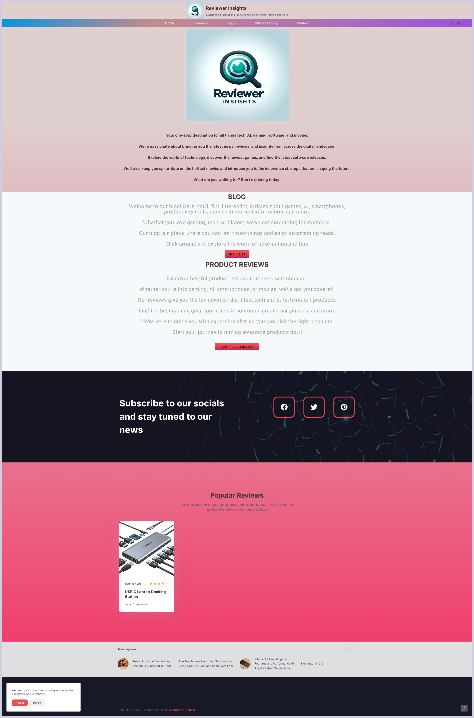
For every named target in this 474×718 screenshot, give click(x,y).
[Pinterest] (344, 407)
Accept (20, 702)
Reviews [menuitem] (199, 23)
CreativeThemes (184, 710)
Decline (37, 702)
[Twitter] (314, 407)
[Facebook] (453, 23)
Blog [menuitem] (230, 23)
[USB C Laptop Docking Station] (146, 548)
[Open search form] (465, 23)
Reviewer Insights (226, 8)
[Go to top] (464, 708)
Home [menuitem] (169, 23)
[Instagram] (458, 23)
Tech (128, 604)
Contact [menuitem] (303, 23)
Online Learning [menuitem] (266, 23)
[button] (237, 254)
